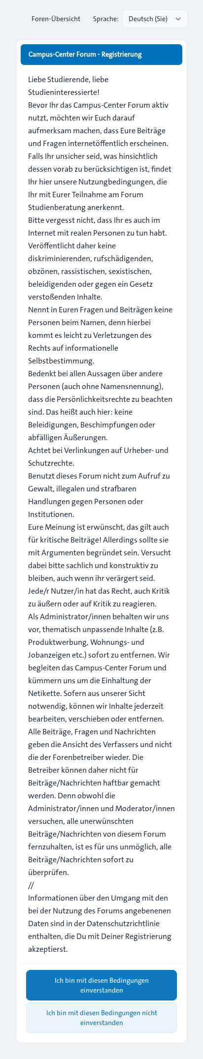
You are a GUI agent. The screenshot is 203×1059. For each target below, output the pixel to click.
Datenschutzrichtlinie (123, 923)
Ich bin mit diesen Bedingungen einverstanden (102, 985)
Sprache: (106, 19)
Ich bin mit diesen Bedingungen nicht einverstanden (101, 1018)
